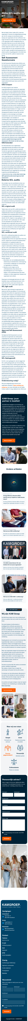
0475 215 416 (5, 940)
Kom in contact (8, 440)
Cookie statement (6, 968)
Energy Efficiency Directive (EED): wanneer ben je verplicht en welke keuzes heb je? (14, 497)
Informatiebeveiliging (12, 529)
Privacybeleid (5, 970)
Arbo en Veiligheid (6, 561)
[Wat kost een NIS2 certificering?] (14, 518)
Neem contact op (7, 20)
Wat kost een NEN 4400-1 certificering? (13, 596)
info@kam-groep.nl (6, 945)
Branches (4, 973)
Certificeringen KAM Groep (8, 962)
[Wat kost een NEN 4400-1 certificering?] (14, 584)
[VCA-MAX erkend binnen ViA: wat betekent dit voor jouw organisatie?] (14, 550)
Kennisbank (5, 529)
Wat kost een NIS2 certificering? (11, 531)
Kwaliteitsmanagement (7, 595)
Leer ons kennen (7, 690)
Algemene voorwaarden (8, 965)
